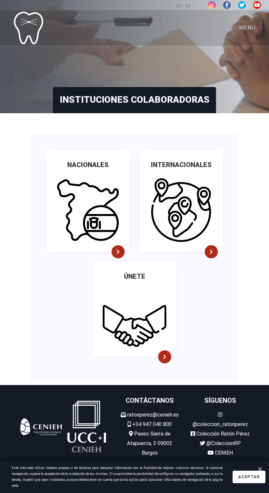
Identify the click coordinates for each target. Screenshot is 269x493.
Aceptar (249, 476)
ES (187, 5)
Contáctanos (150, 400)
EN (179, 5)
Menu (247, 28)
